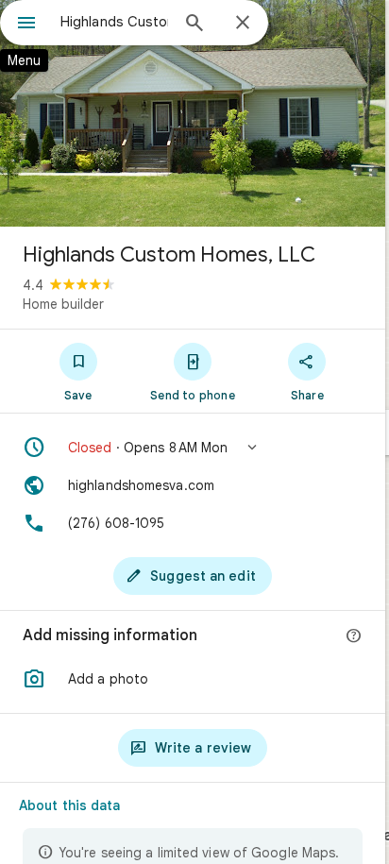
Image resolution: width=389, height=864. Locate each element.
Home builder (63, 304)
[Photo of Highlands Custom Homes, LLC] (192, 113)
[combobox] (114, 21)
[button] (192, 447)
